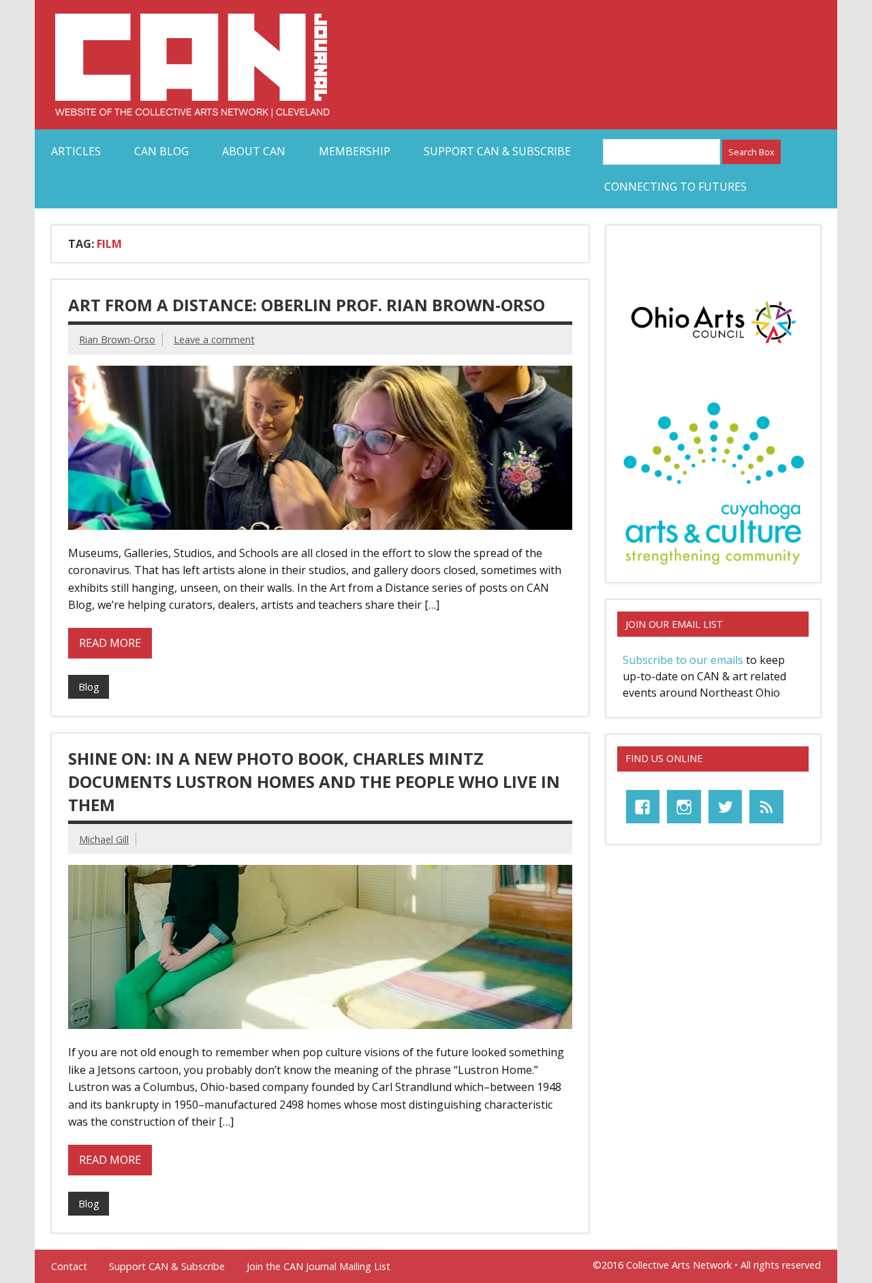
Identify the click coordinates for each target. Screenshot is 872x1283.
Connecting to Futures (675, 186)
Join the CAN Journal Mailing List (318, 1266)
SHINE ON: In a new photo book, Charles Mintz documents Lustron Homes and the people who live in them (314, 781)
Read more (110, 642)
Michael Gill (104, 839)
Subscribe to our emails (683, 659)
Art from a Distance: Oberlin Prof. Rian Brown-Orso (306, 305)
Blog (88, 686)
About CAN (253, 151)
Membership (354, 151)
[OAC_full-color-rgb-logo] (713, 345)
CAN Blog (161, 151)
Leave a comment (214, 339)
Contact (69, 1266)
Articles (76, 151)
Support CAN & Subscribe (497, 151)
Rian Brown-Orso (117, 339)
